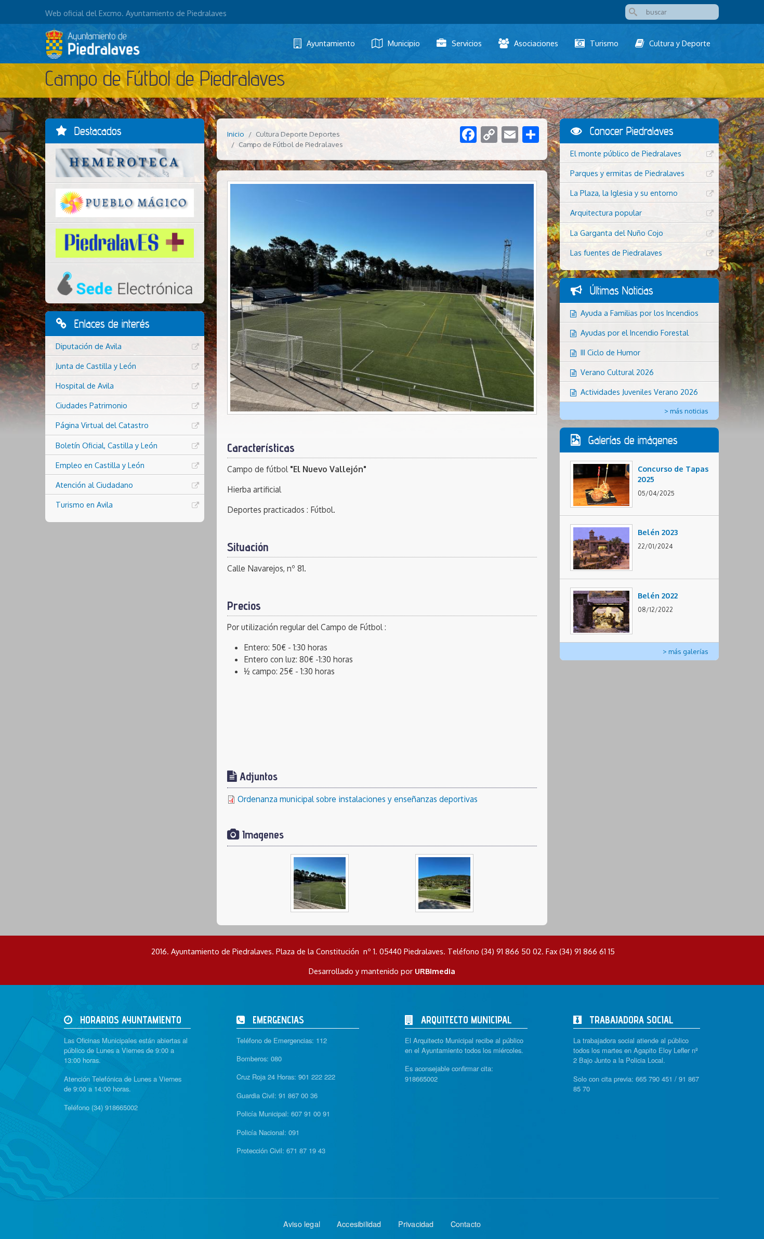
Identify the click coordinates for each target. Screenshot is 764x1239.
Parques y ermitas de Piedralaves (627, 173)
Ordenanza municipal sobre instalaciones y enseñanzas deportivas (358, 799)
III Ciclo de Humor (610, 352)
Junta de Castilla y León (96, 365)
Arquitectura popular (606, 212)
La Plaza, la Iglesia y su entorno (624, 192)
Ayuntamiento (331, 43)
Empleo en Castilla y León (100, 465)
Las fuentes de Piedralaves (616, 252)
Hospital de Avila (85, 385)
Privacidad (416, 1223)
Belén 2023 (658, 532)
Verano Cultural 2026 (617, 372)
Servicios (467, 43)
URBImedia (435, 971)
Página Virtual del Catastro (102, 425)
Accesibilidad (359, 1223)
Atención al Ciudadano (94, 484)
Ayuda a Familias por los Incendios (640, 312)
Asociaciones (536, 43)
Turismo (604, 43)
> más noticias (686, 411)
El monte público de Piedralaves (625, 153)
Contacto (466, 1223)
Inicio (235, 133)
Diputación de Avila (89, 346)
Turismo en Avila (84, 504)
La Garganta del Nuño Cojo (616, 232)
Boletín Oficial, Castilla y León (106, 445)
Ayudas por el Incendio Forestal (635, 332)
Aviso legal (301, 1223)
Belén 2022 (658, 595)
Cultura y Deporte (679, 43)
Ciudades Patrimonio (91, 405)
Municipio (404, 43)
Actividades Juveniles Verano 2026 (639, 391)
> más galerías (685, 651)
